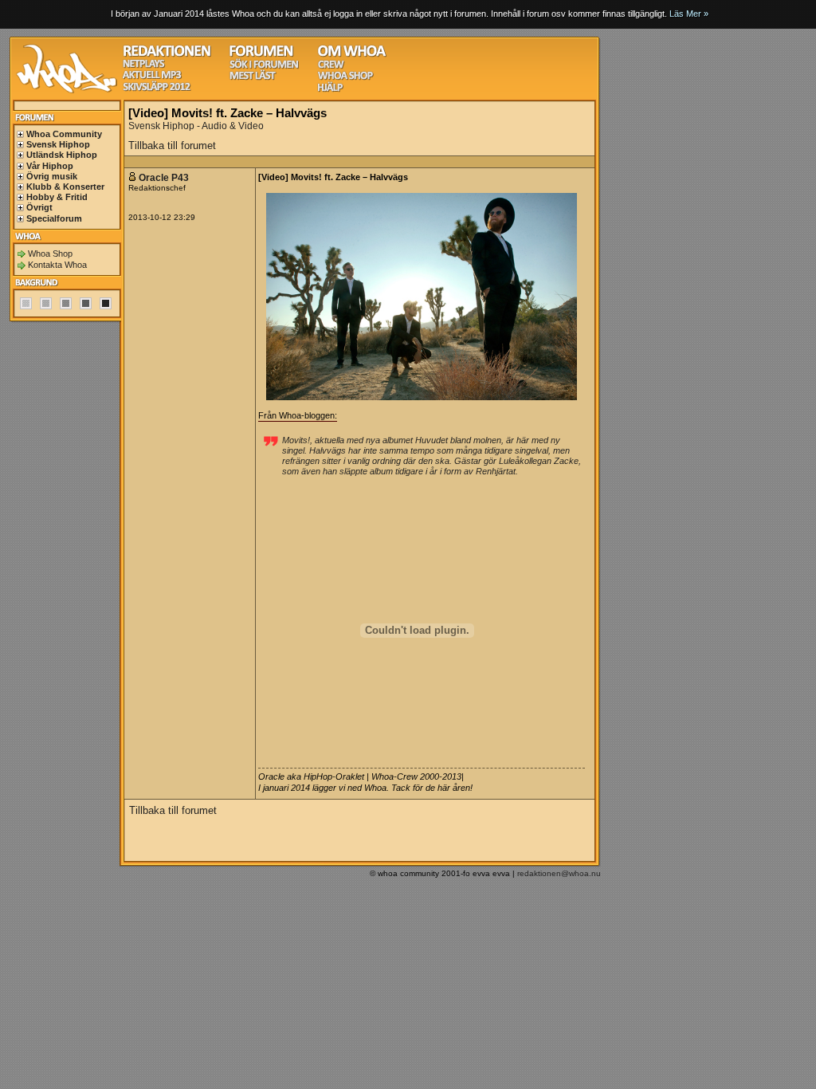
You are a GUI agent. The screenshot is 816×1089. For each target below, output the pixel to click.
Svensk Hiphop (58, 144)
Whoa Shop (50, 253)
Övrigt (39, 207)
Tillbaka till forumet (172, 145)
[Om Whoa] (351, 54)
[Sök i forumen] (264, 66)
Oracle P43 (164, 177)
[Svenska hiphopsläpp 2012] (156, 89)
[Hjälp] (330, 89)
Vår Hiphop (49, 166)
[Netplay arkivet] (144, 65)
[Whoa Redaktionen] (167, 54)
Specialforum (54, 218)
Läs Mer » (688, 13)
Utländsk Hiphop (61, 154)
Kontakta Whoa (57, 264)
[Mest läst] (253, 77)
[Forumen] (261, 54)
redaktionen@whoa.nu (559, 873)
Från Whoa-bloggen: (297, 415)
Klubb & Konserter (65, 186)
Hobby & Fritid (57, 197)
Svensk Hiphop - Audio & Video (196, 126)
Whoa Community (64, 134)
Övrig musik (51, 176)
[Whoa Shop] (345, 77)
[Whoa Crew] (331, 66)
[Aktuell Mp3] (152, 77)
